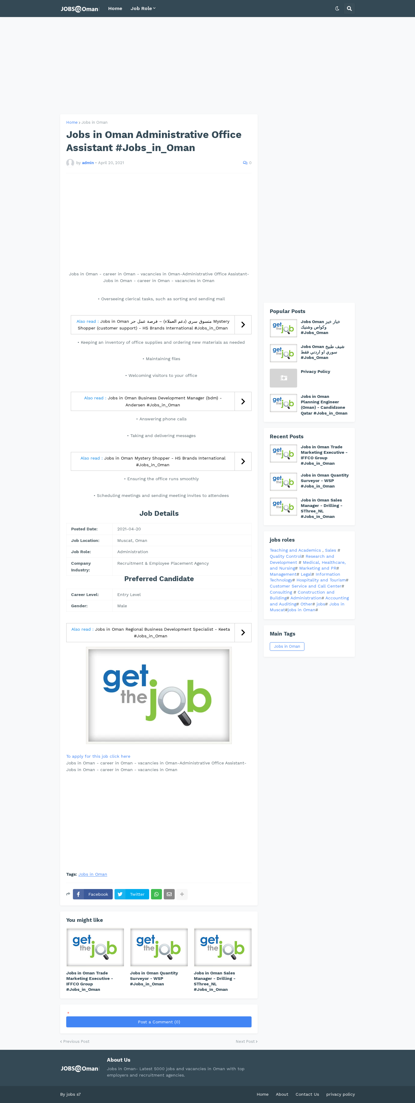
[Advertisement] (207, 65)
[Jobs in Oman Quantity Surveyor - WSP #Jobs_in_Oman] (159, 947)
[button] (337, 8)
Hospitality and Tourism (321, 579)
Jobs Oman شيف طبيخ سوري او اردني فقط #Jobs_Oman (323, 352)
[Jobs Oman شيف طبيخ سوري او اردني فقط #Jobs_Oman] (283, 353)
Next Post (245, 1041)
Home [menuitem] (115, 8)
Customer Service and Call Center (305, 586)
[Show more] (182, 894)
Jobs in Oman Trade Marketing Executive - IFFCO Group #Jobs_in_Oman (89, 981)
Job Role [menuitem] (141, 8)
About (282, 1094)
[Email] (169, 894)
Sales (331, 550)
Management (283, 574)
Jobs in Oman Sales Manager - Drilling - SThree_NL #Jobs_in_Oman (214, 981)
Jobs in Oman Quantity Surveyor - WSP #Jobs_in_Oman (154, 978)
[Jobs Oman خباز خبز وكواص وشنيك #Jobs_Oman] (283, 328)
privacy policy (340, 1094)
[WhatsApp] (156, 894)
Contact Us (307, 1094)
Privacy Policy (315, 371)
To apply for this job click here (98, 756)
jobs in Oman (301, 609)
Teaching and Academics (295, 550)
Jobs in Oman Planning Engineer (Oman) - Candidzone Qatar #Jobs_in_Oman (324, 404)
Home (72, 122)
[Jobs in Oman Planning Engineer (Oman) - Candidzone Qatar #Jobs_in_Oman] (283, 403)
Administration (305, 597)
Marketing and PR (317, 568)
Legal (306, 574)
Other (306, 603)
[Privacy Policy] (283, 378)
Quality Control (285, 556)
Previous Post (76, 1041)
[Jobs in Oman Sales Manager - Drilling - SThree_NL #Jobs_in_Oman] (223, 947)
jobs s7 (74, 1094)
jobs (321, 603)
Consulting (281, 592)
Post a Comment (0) (159, 1021)
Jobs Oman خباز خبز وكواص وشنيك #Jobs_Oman (320, 327)
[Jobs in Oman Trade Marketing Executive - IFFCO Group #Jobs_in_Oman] (95, 947)
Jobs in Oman (94, 122)
